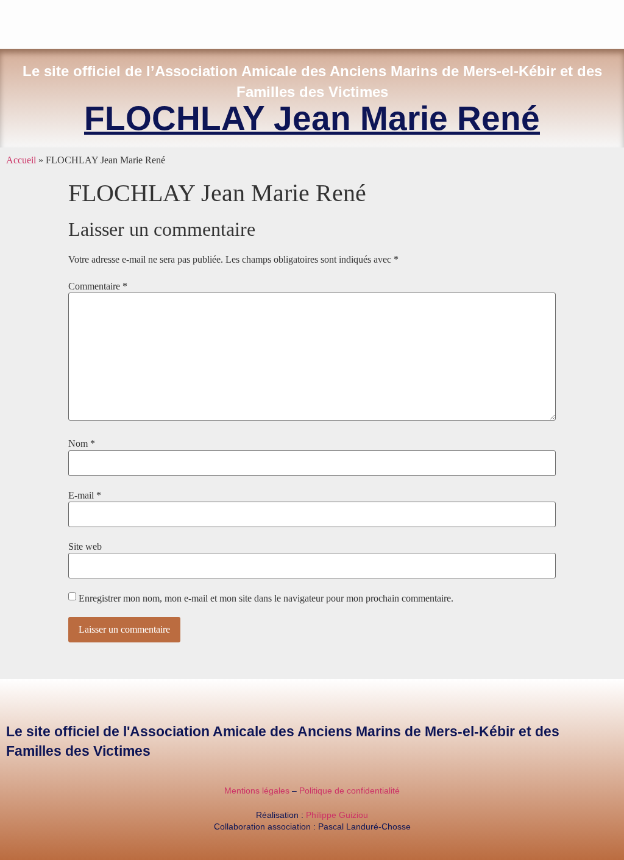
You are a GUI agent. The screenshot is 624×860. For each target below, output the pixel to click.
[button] (620, 21)
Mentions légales (256, 790)
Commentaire (97, 286)
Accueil (21, 160)
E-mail (84, 495)
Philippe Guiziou (337, 815)
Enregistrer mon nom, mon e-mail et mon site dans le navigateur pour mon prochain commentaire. (266, 598)
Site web (85, 547)
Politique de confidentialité (349, 790)
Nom (81, 444)
